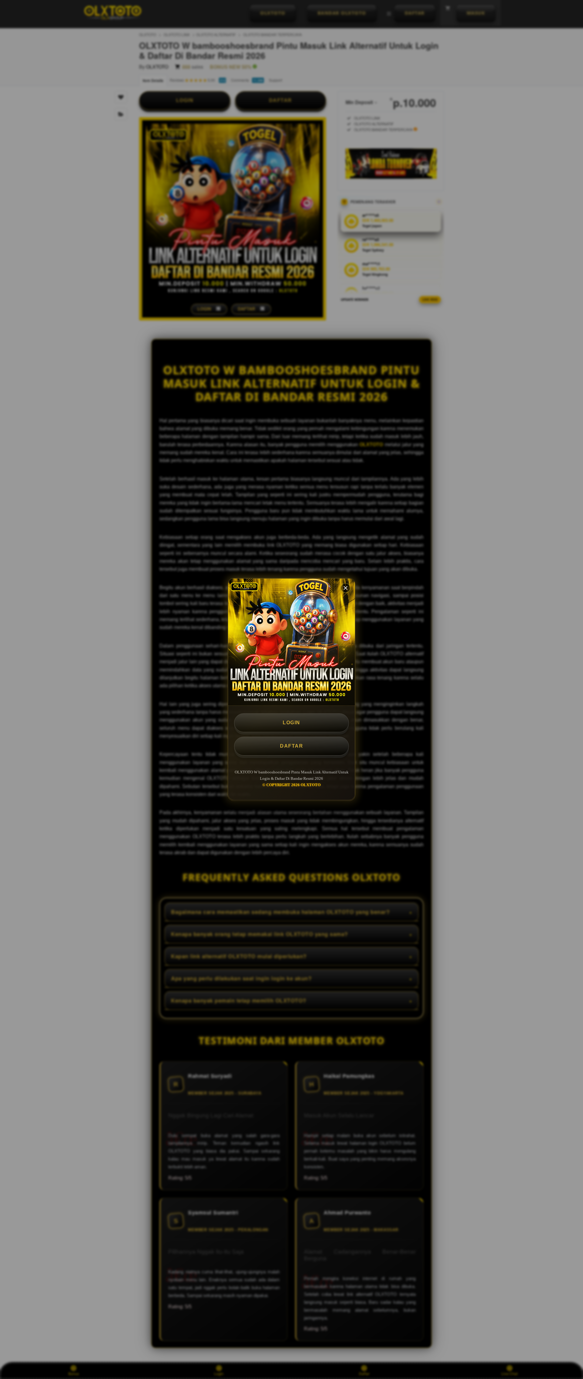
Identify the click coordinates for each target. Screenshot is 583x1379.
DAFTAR (291, 746)
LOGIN (291, 722)
